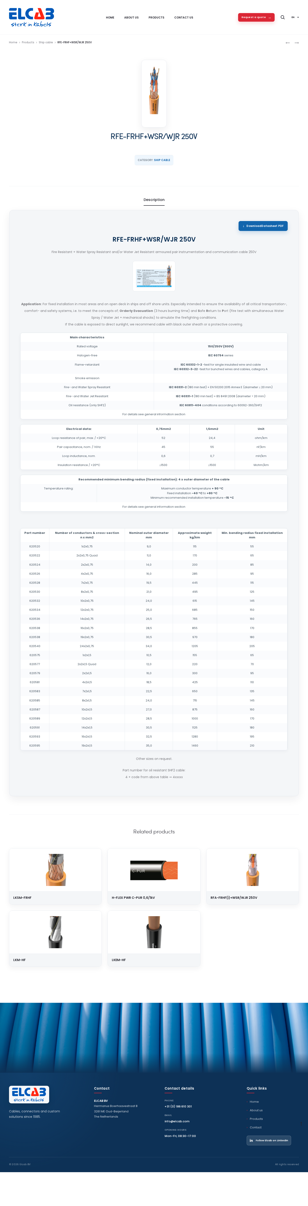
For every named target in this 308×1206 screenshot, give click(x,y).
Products (156, 17)
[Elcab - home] (29, 1094)
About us (131, 17)
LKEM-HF (119, 960)
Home (110, 17)
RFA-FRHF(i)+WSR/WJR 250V (234, 897)
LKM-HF (19, 960)
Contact (256, 1127)
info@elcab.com (177, 1121)
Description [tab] (154, 199)
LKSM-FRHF (22, 897)
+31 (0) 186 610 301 (178, 1106)
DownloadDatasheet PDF (265, 226)
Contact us (183, 17)
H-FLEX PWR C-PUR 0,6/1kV (133, 897)
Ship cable (46, 42)
